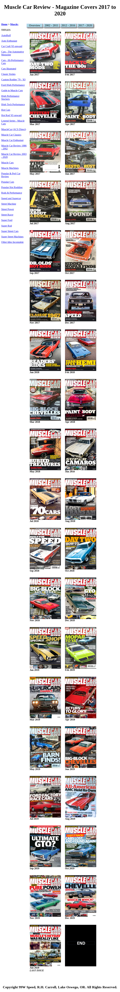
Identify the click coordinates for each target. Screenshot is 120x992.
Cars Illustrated (8, 68)
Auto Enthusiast (9, 41)
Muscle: (14, 24)
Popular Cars (7, 182)
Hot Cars (5, 110)
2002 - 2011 (51, 25)
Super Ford (6, 220)
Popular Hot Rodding (11, 187)
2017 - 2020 (85, 25)
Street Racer (7, 214)
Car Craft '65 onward (11, 46)
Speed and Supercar (11, 198)
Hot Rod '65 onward (11, 115)
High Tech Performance (13, 104)
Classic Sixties (8, 74)
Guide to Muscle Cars (12, 90)
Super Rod (6, 225)
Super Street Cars (9, 231)
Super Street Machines (12, 236)
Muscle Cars (7, 162)
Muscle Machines (10, 168)
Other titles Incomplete (12, 242)
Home (4, 24)
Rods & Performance (11, 192)
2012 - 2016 (68, 25)
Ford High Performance (13, 85)
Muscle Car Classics (11, 134)
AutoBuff (6, 35)
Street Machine (8, 204)
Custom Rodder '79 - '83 (13, 79)
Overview (34, 25)
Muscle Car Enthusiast (12, 140)
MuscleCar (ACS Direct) (13, 129)
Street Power (7, 209)
